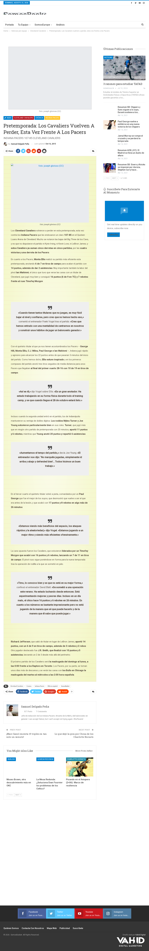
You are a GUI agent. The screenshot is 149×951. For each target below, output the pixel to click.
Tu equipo (23, 24)
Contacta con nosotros (33, 928)
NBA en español (53, 686)
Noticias (108, 57)
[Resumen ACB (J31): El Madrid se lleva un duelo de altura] (109, 153)
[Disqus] (49, 854)
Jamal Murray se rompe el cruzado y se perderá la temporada (130, 138)
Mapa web (52, 928)
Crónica (39, 118)
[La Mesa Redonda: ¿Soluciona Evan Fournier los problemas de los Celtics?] (50, 767)
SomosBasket (65, 686)
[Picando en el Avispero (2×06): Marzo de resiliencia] (79, 767)
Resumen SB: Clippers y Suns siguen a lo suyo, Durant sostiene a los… (129, 109)
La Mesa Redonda (45, 759)
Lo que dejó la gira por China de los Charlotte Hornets (74, 735)
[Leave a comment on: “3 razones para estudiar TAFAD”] (144, 88)
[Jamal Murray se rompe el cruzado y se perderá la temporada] (109, 139)
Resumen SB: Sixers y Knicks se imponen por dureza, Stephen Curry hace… (131, 167)
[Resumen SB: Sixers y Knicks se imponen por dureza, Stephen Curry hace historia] (109, 168)
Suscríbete (78, 928)
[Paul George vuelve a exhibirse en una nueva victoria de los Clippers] (109, 125)
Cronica (28, 686)
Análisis (60, 24)
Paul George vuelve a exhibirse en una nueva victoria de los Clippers (129, 124)
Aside (8, 118)
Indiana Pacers (52, 118)
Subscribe (113, 234)
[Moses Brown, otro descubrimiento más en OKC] (20, 767)
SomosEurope (42, 24)
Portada (9, 24)
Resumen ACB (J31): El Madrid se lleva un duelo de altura (131, 153)
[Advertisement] (111, 12)
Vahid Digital (140, 935)
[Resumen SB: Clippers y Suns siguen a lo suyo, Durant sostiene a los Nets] (109, 110)
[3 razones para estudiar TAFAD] (124, 68)
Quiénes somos (11, 928)
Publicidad (65, 928)
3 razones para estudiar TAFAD (122, 84)
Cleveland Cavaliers (23, 118)
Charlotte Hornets (76, 759)
